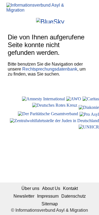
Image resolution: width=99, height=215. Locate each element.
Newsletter (23, 196)
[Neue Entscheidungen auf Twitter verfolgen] (69, 20)
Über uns (30, 188)
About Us (51, 188)
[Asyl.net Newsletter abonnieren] (76, 20)
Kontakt (70, 188)
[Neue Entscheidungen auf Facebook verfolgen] (23, 20)
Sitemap (50, 203)
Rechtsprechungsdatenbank (49, 69)
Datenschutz (73, 196)
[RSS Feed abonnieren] (84, 20)
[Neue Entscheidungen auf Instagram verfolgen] (31, 20)
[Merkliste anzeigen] (16, 20)
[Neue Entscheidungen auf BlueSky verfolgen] (50, 20)
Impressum (48, 196)
